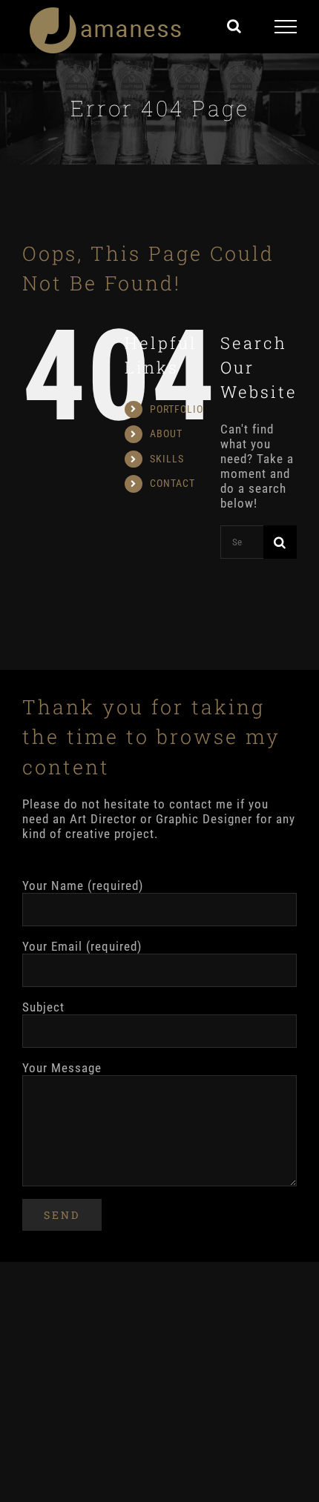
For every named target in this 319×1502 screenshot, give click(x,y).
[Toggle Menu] (286, 26)
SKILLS (167, 459)
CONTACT (172, 483)
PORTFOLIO (176, 409)
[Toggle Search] (234, 26)
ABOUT (166, 433)
